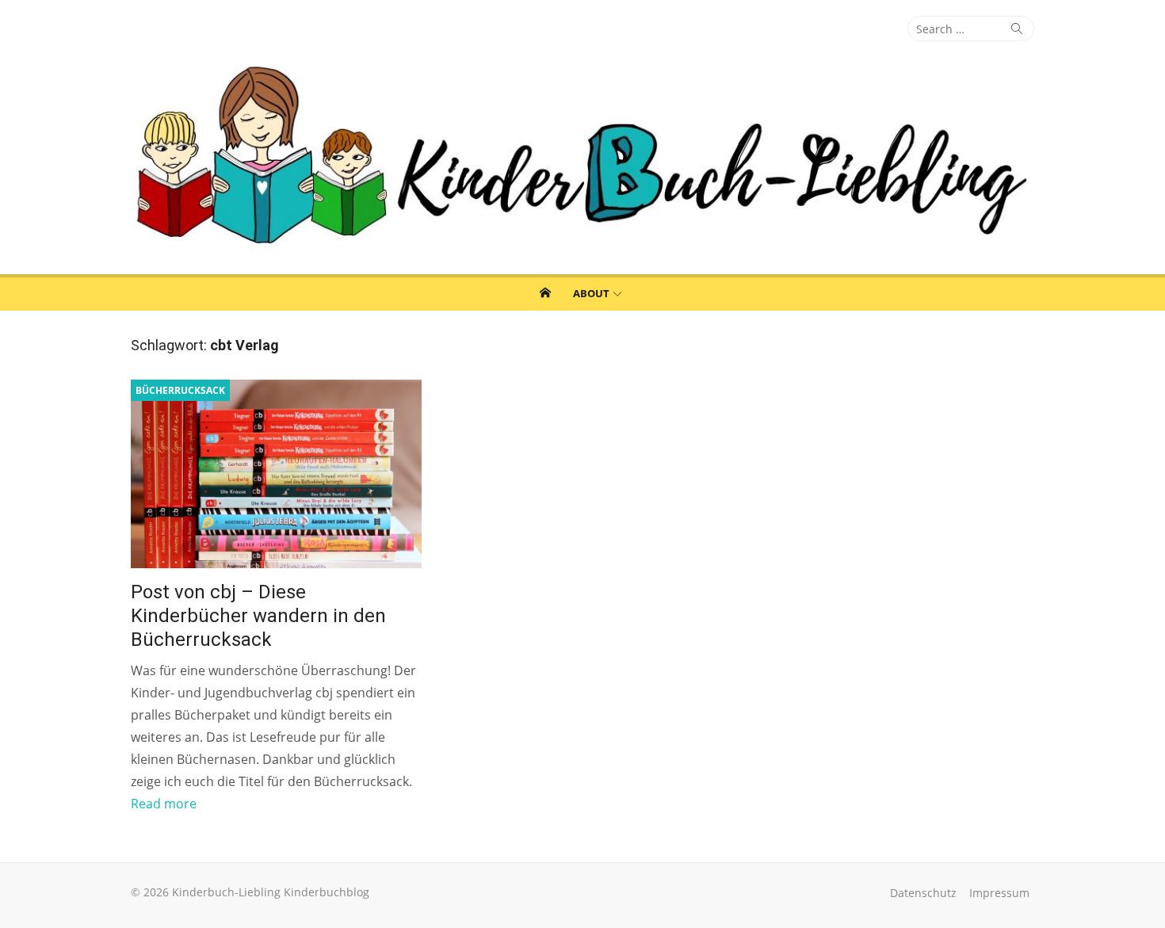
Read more (164, 803)
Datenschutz (923, 892)
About (591, 293)
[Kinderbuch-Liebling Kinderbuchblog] (582, 157)
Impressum (999, 892)
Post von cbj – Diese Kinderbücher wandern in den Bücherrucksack (258, 616)
